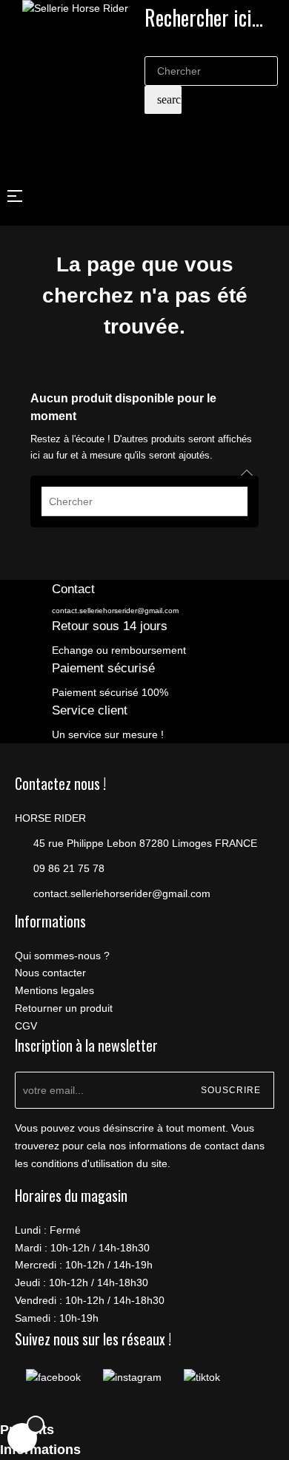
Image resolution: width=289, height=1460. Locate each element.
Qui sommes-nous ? (62, 955)
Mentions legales (54, 990)
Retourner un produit (64, 1008)
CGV (26, 1026)
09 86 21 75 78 (68, 868)
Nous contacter (50, 973)
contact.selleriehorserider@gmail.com (115, 610)
